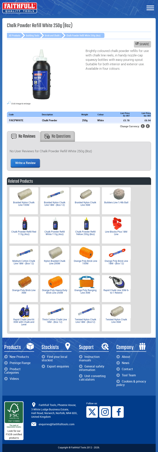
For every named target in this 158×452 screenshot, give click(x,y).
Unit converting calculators (92, 378)
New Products (19, 357)
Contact (127, 369)
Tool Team (129, 375)
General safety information (91, 368)
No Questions (61, 136)
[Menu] (150, 8)
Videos (14, 379)
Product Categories (12, 371)
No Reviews (26, 136)
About (126, 357)
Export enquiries (58, 366)
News (125, 363)
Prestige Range (20, 363)
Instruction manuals (89, 358)
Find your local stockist (54, 358)
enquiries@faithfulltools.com (56, 424)
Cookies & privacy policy (131, 383)
